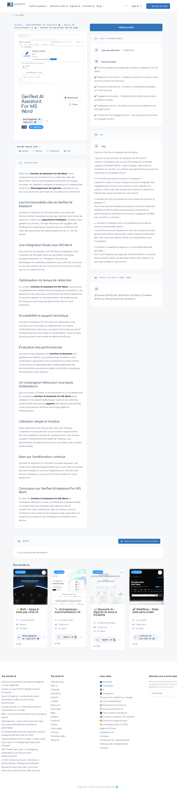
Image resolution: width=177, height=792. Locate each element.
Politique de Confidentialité (114, 744)
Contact (104, 747)
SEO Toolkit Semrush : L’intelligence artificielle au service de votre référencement (19, 752)
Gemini (54, 697)
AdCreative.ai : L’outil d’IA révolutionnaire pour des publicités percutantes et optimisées (22, 724)
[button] (15, 610)
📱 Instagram (107, 693)
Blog (99, 6)
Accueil (19, 25)
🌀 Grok (67, 151)
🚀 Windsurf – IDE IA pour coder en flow (146, 611)
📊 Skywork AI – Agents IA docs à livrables (66, 612)
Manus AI (55, 705)
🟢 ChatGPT (23, 151)
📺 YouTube (106, 681)
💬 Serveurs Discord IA (111, 709)
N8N (53, 712)
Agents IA (75, 6)
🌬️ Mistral (37, 151)
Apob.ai (54, 716)
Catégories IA (107, 732)
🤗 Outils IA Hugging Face (113, 720)
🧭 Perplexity (53, 151)
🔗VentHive (124, 295)
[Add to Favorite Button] (44, 572)
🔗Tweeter (146, 295)
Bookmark (73, 97)
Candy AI (55, 720)
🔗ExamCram (117, 298)
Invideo (54, 701)
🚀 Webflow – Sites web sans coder (106, 611)
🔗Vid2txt (135, 295)
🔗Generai (99, 295)
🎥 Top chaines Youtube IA (113, 712)
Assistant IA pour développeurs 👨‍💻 (146, 638)
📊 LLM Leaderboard (110, 701)
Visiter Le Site (126, 27)
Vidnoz (54, 724)
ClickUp (55, 732)
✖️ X (102, 689)
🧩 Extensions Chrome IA (113, 705)
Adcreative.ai (57, 681)
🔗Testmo (130, 298)
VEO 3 (54, 685)
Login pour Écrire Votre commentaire (141, 541)
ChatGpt (55, 689)
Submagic (56, 709)
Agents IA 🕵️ (31, 637)
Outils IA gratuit (37, 6)
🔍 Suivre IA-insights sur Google (116, 697)
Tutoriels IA (88, 6)
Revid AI (55, 740)
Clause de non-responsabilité (115, 740)
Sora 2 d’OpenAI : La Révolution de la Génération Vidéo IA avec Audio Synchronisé (20, 699)
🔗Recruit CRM (102, 298)
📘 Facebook (106, 685)
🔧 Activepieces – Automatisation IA (29, 611)
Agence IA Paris (108, 728)
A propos (104, 736)
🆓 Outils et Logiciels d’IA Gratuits (117, 716)
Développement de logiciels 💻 (43, 25)
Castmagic (56, 728)
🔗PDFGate (111, 295)
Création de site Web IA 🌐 (108, 637)
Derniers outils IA (59, 6)
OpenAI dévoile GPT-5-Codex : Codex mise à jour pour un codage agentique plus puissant (23, 742)
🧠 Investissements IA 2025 (114, 724)
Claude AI (56, 693)
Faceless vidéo (58, 736)
